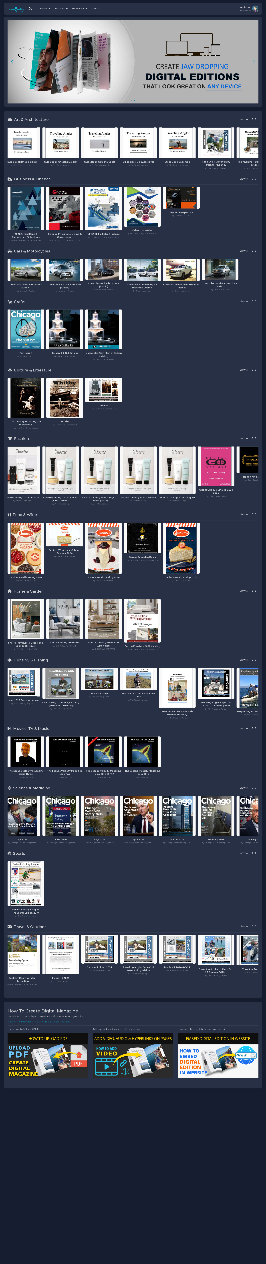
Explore (44, 8)
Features (94, 8)
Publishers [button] (59, 8)
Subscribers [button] (78, 8)
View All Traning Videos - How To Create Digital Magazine (39, 1021)
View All (245, 119)
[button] (131, 100)
